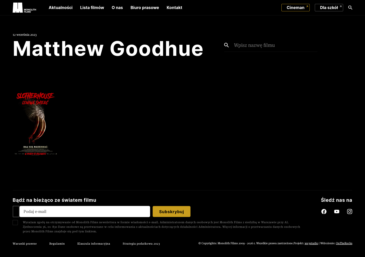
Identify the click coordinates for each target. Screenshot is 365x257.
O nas (117, 7)
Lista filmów (92, 7)
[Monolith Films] (24, 8)
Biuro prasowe (145, 7)
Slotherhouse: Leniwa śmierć (32, 161)
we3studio (311, 243)
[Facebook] (319, 211)
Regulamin (57, 243)
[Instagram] (349, 211)
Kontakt (174, 7)
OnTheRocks (344, 243)
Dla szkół (329, 7)
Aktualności (61, 7)
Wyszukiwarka (350, 8)
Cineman (295, 7)
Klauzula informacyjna (93, 243)
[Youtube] (340, 211)
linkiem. (91, 231)
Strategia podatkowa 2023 (141, 243)
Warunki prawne (25, 243)
